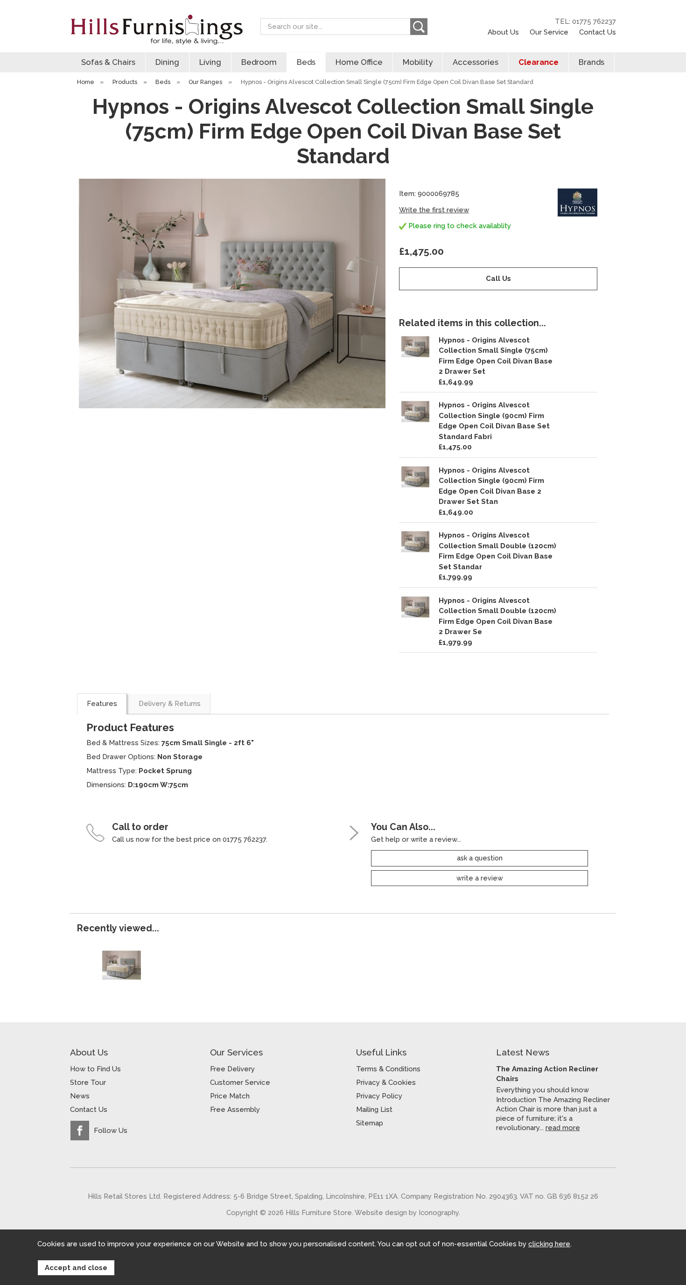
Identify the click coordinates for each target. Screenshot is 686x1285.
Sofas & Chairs (108, 62)
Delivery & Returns (170, 703)
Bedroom (259, 62)
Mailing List (374, 1109)
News (80, 1096)
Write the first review (434, 210)
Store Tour (88, 1082)
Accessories (475, 62)
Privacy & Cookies (386, 1082)
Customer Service (240, 1082)
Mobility (418, 62)
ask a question (480, 858)
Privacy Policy (379, 1096)
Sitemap (369, 1123)
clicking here (549, 1244)
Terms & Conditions (388, 1069)
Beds (306, 62)
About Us (503, 32)
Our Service (549, 32)
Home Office (359, 62)
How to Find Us (95, 1069)
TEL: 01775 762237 (585, 21)
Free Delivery (232, 1069)
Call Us (498, 278)
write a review (479, 878)
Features (102, 703)
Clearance (538, 62)
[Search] (418, 26)
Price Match (230, 1096)
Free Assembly (235, 1109)
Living (210, 62)
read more (563, 1127)
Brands (591, 62)
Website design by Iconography (407, 1212)
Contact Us (597, 32)
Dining (167, 62)
